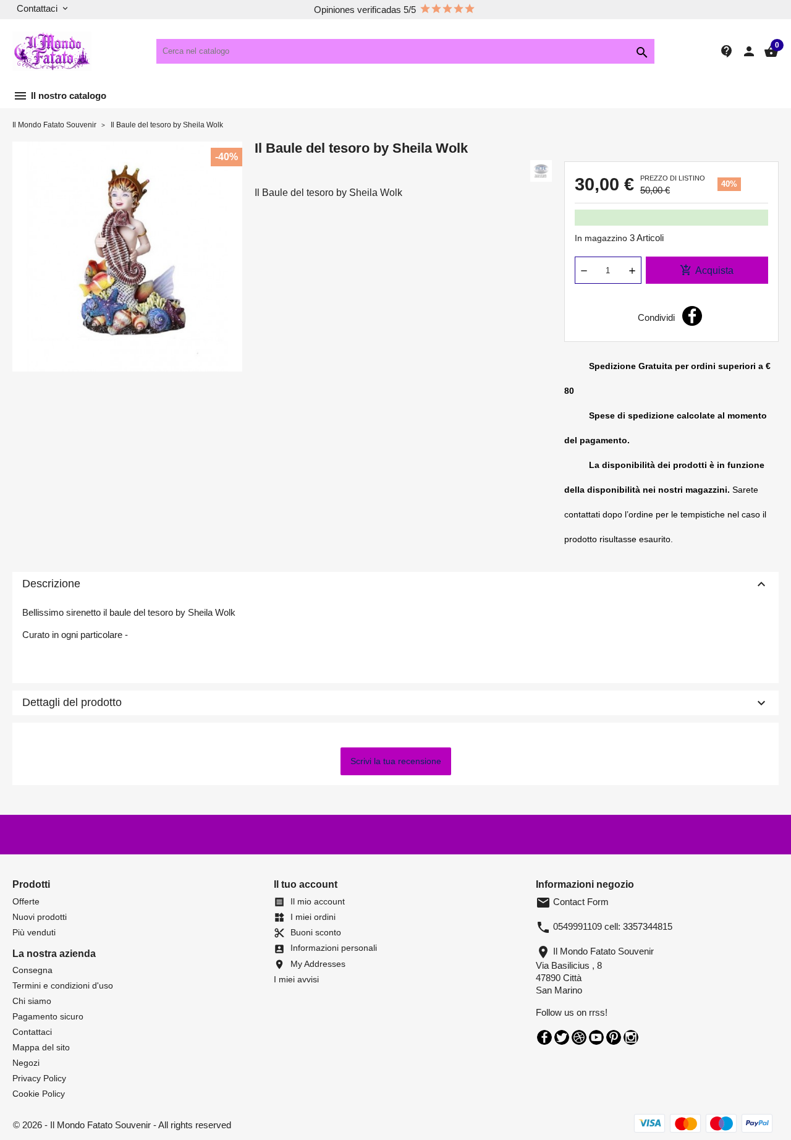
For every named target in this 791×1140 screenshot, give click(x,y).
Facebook (544, 1037)
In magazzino (601, 238)
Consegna (32, 970)
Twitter (561, 1037)
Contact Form (572, 901)
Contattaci (32, 1032)
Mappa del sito (41, 1047)
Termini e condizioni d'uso (62, 985)
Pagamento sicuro (47, 1016)
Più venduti (34, 932)
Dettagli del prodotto (395, 702)
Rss (579, 1037)
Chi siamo (31, 1001)
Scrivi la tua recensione (395, 761)
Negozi (26, 1063)
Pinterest (613, 1037)
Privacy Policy (39, 1078)
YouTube (596, 1037)
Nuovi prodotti (39, 917)
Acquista (707, 270)
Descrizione (395, 584)
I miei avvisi (296, 979)
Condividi (692, 316)
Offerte (26, 901)
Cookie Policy (38, 1094)
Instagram (631, 1037)
